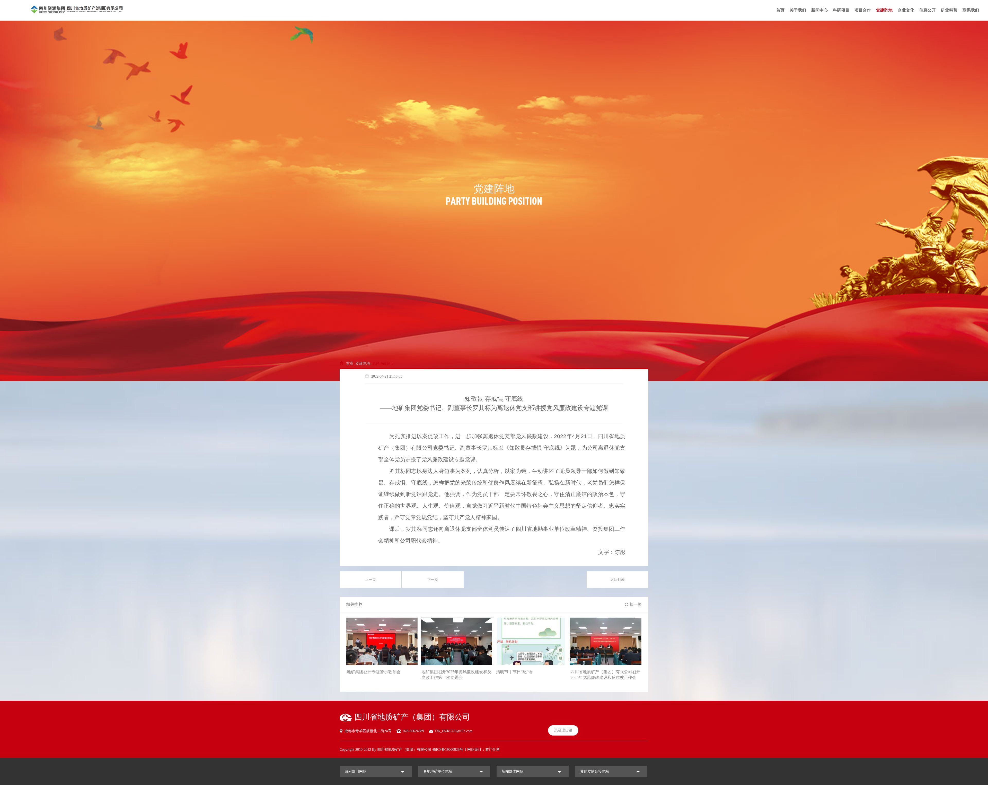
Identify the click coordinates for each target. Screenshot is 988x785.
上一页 (370, 580)
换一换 (636, 604)
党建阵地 (884, 10)
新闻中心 (819, 10)
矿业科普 (949, 10)
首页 (780, 10)
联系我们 (971, 10)
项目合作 (862, 10)
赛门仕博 (492, 750)
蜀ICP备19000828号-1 (449, 750)
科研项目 (841, 10)
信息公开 (927, 10)
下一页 (432, 580)
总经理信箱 (563, 730)
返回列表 (617, 580)
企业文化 (906, 10)
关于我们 (798, 10)
